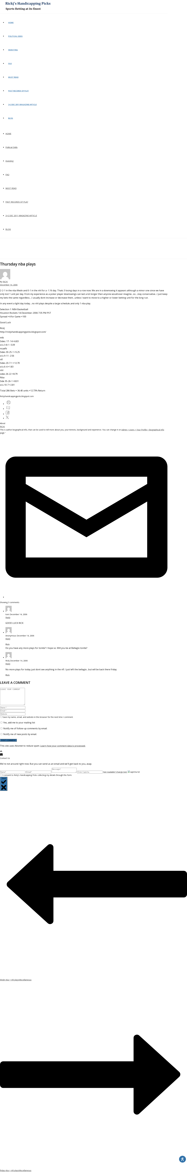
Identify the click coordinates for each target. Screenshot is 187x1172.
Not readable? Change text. (115, 772)
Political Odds (15, 36)
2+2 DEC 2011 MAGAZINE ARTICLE (22, 104)
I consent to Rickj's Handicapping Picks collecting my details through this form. (37, 775)
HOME (11, 22)
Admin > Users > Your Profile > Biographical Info (142, 429)
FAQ (10, 63)
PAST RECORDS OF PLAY (18, 91)
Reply (7, 617)
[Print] (8, 404)
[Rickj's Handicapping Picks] (27, 12)
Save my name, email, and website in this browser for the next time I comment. (38, 717)
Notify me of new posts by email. (20, 734)
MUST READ (13, 77)
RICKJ (5, 281)
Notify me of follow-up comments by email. (25, 728)
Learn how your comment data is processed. (62, 745)
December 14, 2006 (9, 285)
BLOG (10, 118)
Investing (13, 50)
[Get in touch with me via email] (86, 597)
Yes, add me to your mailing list (19, 722)
